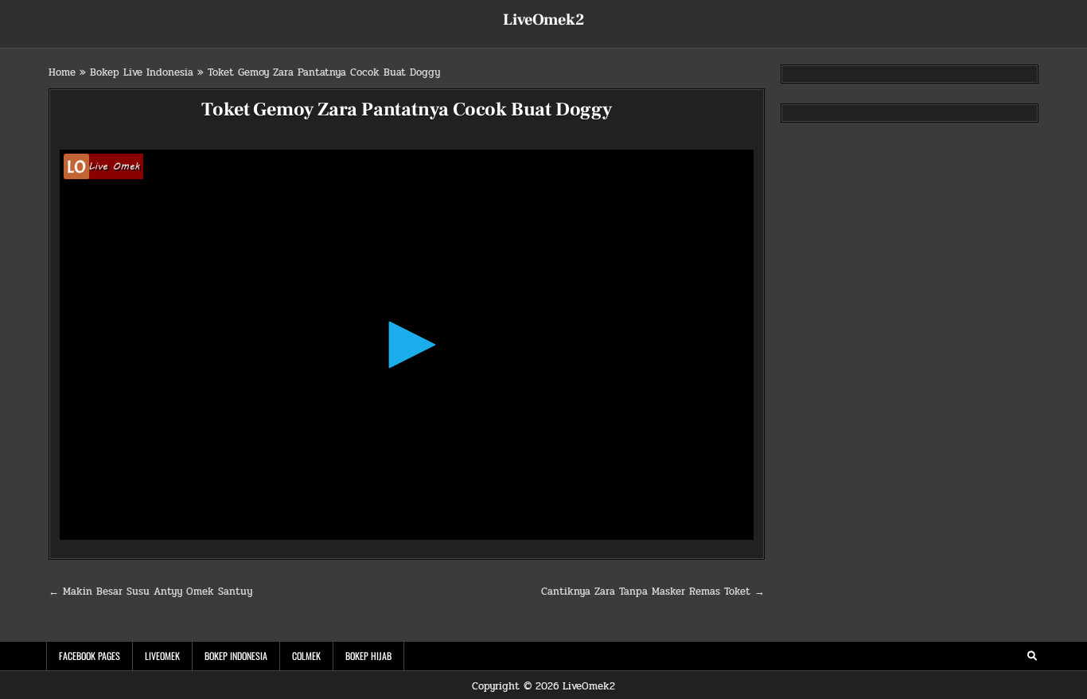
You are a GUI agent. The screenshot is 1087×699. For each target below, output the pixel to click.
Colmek (306, 655)
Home (62, 72)
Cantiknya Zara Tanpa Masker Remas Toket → (653, 591)
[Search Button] (1032, 656)
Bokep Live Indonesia (141, 72)
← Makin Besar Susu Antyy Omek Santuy (150, 591)
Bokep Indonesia (236, 655)
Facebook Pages (89, 655)
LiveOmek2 (543, 20)
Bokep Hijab (368, 655)
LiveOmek (162, 655)
